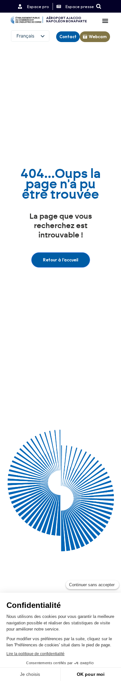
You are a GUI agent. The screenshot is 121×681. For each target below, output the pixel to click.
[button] (98, 6)
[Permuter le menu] (105, 20)
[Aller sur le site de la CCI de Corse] (26, 20)
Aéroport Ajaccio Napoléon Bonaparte (66, 19)
